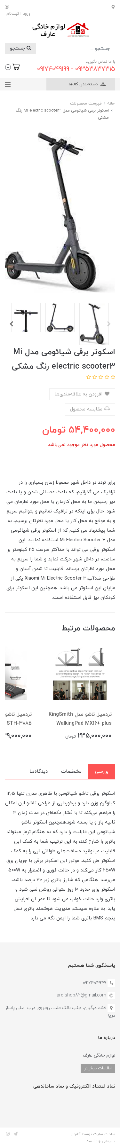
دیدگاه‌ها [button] (38, 771)
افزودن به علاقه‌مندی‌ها (79, 394)
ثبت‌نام (12, 14)
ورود (26, 14)
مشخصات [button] (71, 771)
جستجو (18, 48)
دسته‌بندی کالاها (84, 84)
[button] (12, 66)
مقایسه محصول (87, 409)
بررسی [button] (101, 771)
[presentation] (109, 324)
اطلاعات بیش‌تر (98, 1068)
